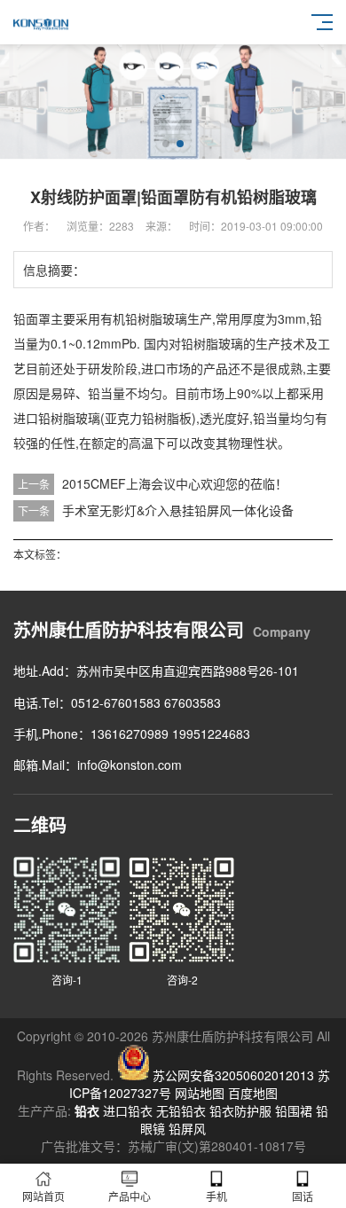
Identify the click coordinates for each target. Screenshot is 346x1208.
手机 (216, 1196)
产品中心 (129, 1196)
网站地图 (199, 1093)
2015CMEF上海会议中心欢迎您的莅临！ (174, 483)
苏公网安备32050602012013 (233, 1075)
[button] (165, 143)
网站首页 (43, 1196)
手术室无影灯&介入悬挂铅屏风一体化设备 (178, 510)
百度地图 (253, 1093)
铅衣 (87, 1110)
